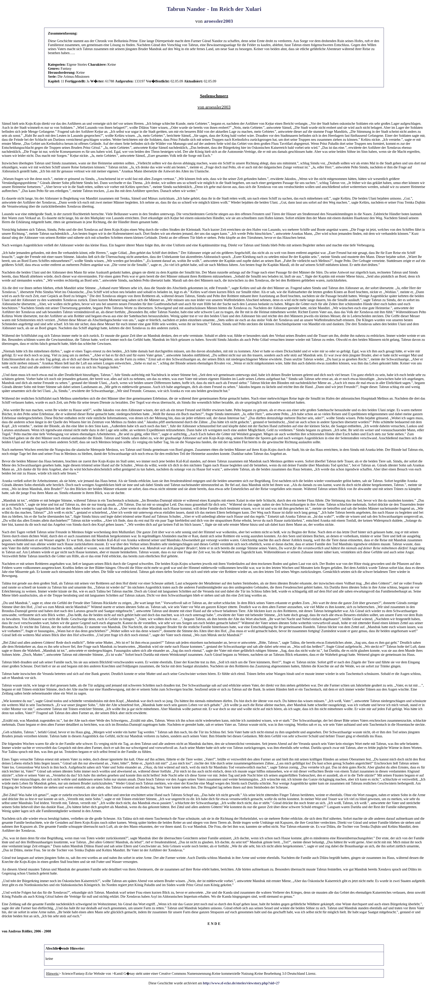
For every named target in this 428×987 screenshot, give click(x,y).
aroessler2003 (218, 21)
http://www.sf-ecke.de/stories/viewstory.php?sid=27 (241, 983)
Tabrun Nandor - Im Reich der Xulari (214, 9)
